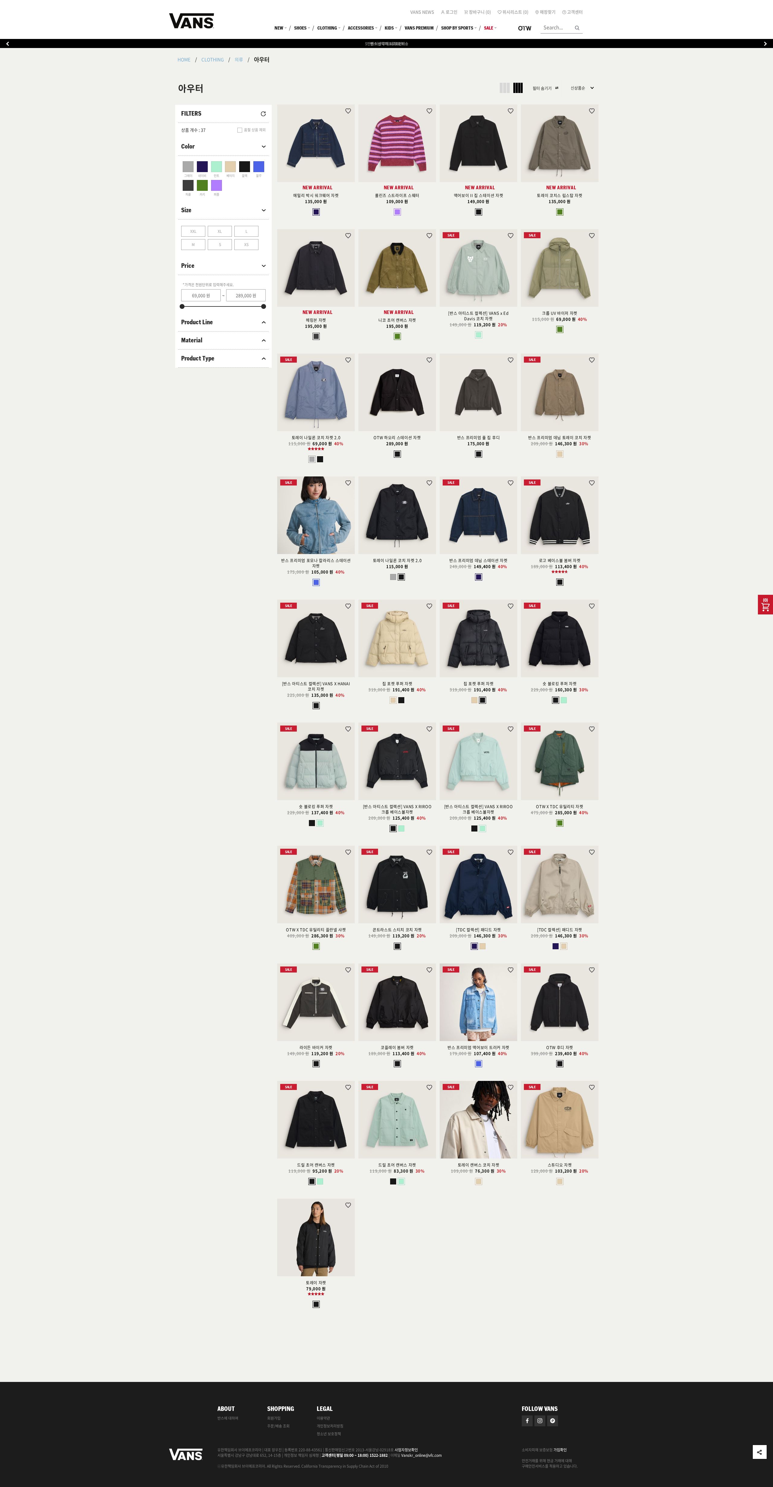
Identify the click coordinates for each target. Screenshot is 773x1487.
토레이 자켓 (316, 1282)
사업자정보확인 (406, 1450)
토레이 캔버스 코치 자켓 (478, 1165)
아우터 (261, 59)
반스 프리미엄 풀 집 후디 (478, 437)
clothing (212, 59)
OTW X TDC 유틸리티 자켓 (559, 806)
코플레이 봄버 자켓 (397, 1047)
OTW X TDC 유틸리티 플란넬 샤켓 (316, 929)
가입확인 (560, 1450)
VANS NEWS (422, 12)
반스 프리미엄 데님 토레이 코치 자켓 (559, 437)
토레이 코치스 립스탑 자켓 (559, 195)
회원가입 (274, 1418)
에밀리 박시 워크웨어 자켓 (315, 195)
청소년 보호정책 (329, 1434)
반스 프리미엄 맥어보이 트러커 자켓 (478, 1047)
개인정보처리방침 (330, 1426)
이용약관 (323, 1418)
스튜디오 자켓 (560, 1165)
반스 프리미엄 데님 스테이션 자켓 (478, 560)
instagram (539, 1420)
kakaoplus (552, 1420)
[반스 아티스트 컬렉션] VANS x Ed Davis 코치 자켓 (478, 315)
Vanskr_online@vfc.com (421, 1455)
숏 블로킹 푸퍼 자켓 (559, 683)
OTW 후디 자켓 (559, 1047)
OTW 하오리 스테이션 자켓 (397, 437)
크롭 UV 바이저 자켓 (559, 313)
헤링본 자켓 (316, 320)
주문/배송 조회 (278, 1426)
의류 (239, 59)
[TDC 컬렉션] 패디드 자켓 (478, 929)
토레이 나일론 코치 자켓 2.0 (316, 437)
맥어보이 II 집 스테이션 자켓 (478, 195)
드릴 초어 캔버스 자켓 (316, 1165)
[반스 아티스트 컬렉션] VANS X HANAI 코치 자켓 (316, 686)
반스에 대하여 (227, 1418)
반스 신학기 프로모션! (386, 43)
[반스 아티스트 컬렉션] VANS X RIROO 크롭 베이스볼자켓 (397, 809)
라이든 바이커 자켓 (316, 1047)
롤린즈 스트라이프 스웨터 (397, 195)
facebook (527, 1420)
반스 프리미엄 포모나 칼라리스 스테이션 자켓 (316, 563)
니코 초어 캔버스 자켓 (397, 320)
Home (184, 59)
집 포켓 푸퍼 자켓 (397, 683)
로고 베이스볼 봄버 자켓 (560, 560)
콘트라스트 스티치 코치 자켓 (397, 929)
